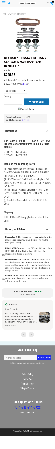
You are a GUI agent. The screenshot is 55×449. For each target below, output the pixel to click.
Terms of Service (27, 383)
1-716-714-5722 (30, 407)
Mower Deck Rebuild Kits (17, 14)
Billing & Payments (27, 388)
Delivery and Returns (15, 229)
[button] (10, 325)
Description (11, 130)
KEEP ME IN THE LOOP (44, 358)
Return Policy (27, 374)
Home (4, 14)
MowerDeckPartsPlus (25, 431)
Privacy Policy (27, 379)
